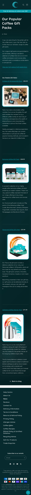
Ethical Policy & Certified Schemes (12, 432)
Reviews (6, 402)
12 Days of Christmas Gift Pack (12, 81)
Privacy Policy (8, 419)
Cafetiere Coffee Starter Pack (12, 310)
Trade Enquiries (9, 443)
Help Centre (7, 392)
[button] (3, 5)
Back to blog (16, 381)
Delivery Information (11, 409)
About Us (6, 395)
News (5, 399)
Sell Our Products (10, 440)
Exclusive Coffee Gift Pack (10, 159)
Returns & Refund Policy (12, 415)
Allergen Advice (9, 422)
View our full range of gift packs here (14, 67)
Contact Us (7, 405)
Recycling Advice (9, 437)
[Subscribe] (24, 458)
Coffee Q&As (8, 425)
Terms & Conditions (10, 412)
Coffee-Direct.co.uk (10, 484)
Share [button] (5, 34)
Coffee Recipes (9, 429)
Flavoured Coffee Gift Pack (11, 229)
